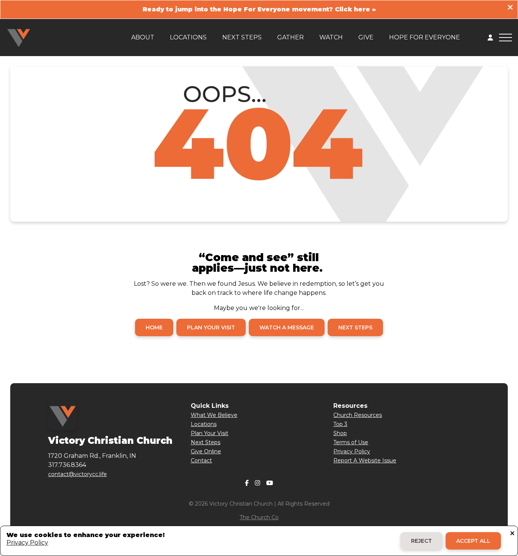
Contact (201, 460)
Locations (204, 424)
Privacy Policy (351, 451)
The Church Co (259, 517)
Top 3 (340, 424)
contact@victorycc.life (77, 474)
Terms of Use (350, 442)
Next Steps (205, 442)
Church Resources (357, 415)
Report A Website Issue (364, 460)
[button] (505, 37)
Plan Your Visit (209, 433)
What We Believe (214, 415)
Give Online (206, 451)
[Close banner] (510, 8)
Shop (340, 433)
